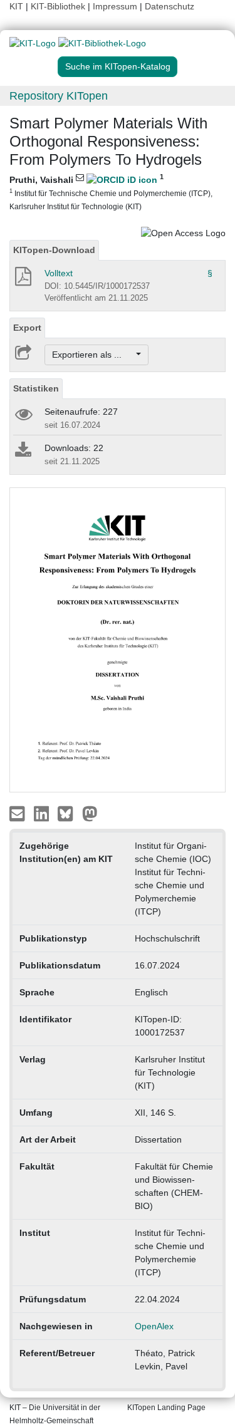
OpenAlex (154, 1326)
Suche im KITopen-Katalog (117, 66)
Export (27, 328)
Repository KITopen (58, 96)
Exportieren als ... (93, 355)
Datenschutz (169, 6)
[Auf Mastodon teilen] (90, 813)
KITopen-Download (54, 250)
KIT (16, 6)
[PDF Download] (22, 280)
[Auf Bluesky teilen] (69, 813)
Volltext (58, 273)
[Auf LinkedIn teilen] (43, 813)
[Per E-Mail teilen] (18, 813)
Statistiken (36, 388)
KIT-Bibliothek (59, 6)
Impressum (115, 6)
